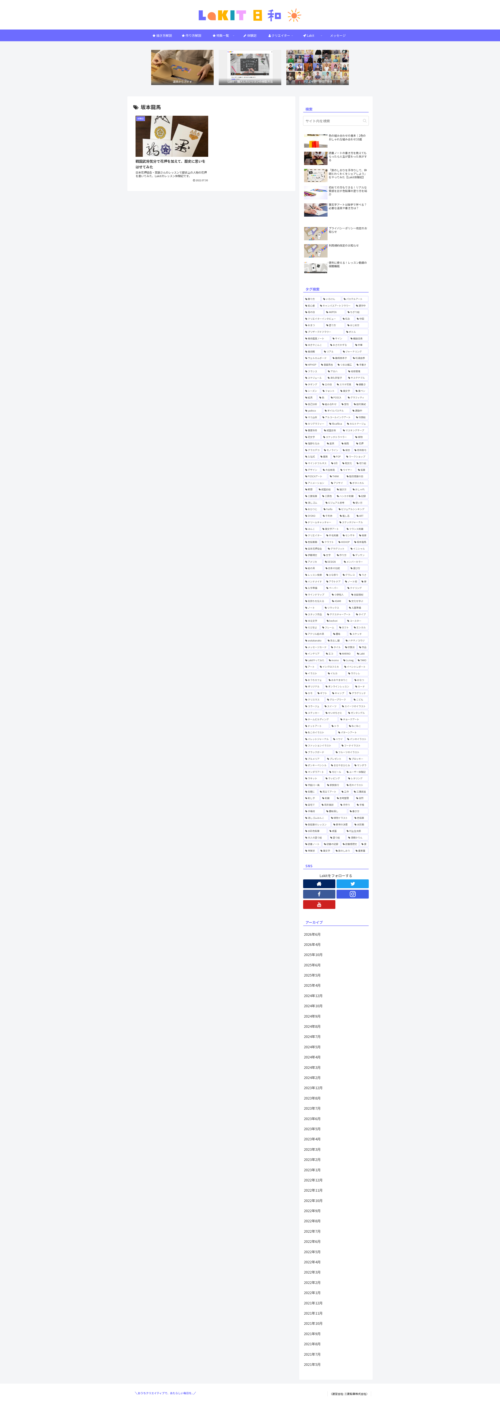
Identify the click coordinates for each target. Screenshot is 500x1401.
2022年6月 (312, 1241)
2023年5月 (312, 1128)
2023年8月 (312, 1098)
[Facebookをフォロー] (319, 894)
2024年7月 (312, 1036)
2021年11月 (313, 1313)
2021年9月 (312, 1333)
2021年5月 (312, 1364)
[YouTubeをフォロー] (319, 904)
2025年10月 (313, 954)
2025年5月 (312, 975)
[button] (364, 120)
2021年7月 (312, 1354)
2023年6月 (312, 1118)
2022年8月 (312, 1220)
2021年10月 (313, 1323)
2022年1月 (312, 1292)
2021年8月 (312, 1343)
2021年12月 (313, 1302)
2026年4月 (312, 944)
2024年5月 (312, 1046)
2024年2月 (312, 1077)
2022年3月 (312, 1272)
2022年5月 (312, 1251)
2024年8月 (312, 1026)
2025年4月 (312, 985)
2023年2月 (312, 1159)
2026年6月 (312, 934)
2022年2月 (312, 1282)
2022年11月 (313, 1190)
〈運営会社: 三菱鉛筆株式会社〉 (349, 1394)
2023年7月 (312, 1108)
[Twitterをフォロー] (353, 883)
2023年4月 (312, 1138)
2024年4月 (312, 1056)
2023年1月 (312, 1169)
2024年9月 (312, 1016)
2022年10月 (313, 1200)
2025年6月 (312, 964)
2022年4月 (312, 1261)
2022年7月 (312, 1231)
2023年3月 (312, 1149)
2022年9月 (312, 1210)
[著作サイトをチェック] (319, 883)
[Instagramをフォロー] (353, 894)
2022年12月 (313, 1179)
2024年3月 (312, 1067)
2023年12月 (313, 1087)
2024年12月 (313, 995)
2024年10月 (313, 1005)
